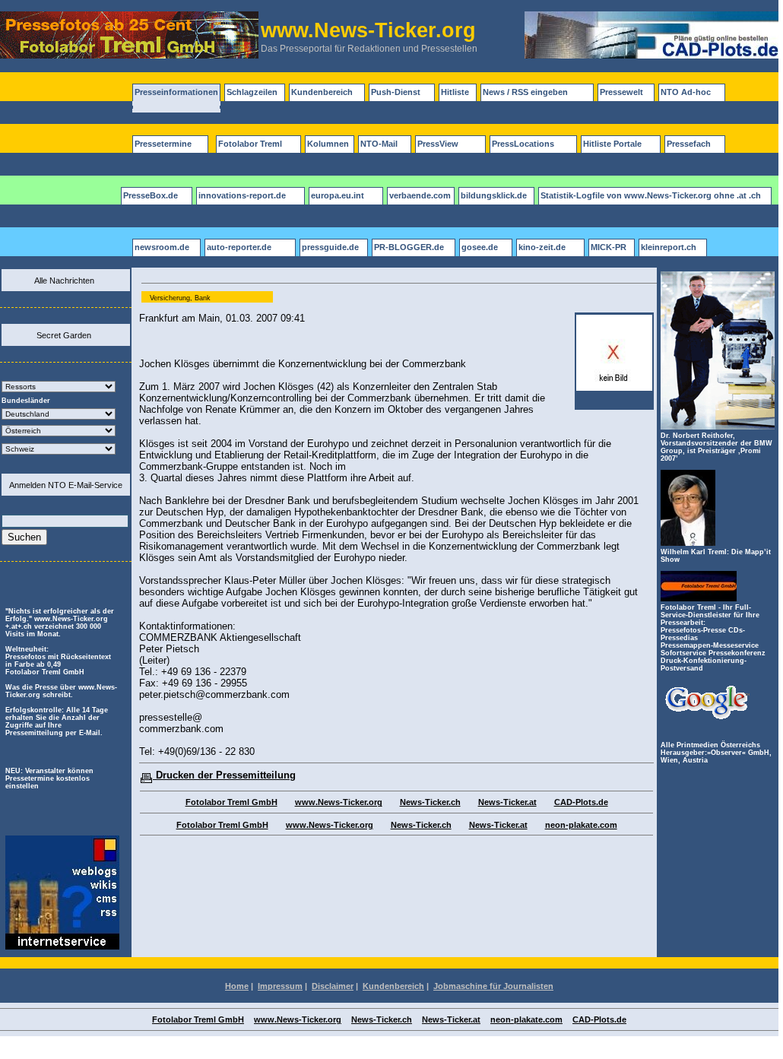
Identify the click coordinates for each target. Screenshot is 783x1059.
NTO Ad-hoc (686, 92)
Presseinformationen (176, 92)
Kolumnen (328, 143)
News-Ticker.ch (430, 802)
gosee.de (479, 247)
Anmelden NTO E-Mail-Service (65, 485)
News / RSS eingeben (525, 92)
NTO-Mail (379, 143)
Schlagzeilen (252, 92)
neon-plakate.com (581, 824)
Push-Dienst (395, 92)
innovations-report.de (242, 195)
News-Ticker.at (507, 802)
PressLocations (523, 143)
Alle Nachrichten (64, 280)
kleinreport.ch (668, 247)
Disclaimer (332, 986)
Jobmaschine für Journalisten (493, 986)
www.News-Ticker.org (338, 802)
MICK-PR (608, 247)
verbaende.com (420, 195)
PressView (437, 143)
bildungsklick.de (494, 195)
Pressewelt (621, 92)
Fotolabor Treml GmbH (231, 802)
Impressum (280, 986)
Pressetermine (163, 143)
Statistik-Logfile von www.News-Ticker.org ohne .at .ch (650, 195)
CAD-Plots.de (581, 802)
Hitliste (455, 92)
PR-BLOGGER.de (409, 247)
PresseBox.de (150, 195)
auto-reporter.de (239, 247)
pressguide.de (330, 247)
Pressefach (689, 143)
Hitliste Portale (612, 143)
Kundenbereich (322, 92)
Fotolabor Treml (250, 143)
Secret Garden (63, 335)
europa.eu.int (337, 195)
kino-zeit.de (542, 247)
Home (237, 986)
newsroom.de (162, 247)
